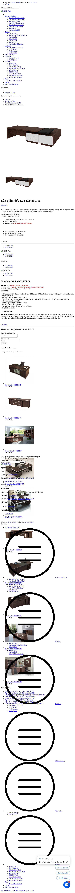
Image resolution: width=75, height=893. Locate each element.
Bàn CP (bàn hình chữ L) (16, 25)
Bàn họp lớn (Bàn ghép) (16, 44)
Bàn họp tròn (13, 37)
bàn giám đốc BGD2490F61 (13, 517)
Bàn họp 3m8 (13, 42)
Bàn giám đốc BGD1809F (13, 385)
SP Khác (7, 61)
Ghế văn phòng (9, 54)
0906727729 (8, 275)
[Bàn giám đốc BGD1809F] (19, 383)
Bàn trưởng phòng (14, 21)
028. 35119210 (12, 495)
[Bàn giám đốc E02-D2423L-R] (34, 165)
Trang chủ (15, 527)
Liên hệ (7, 4)
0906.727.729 (29, 499)
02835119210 (32, 2)
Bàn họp (7, 32)
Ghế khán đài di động (15, 77)
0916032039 (8, 274)
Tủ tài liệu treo (13, 51)
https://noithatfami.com (13, 484)
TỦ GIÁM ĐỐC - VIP (16, 47)
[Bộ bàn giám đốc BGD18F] (19, 449)
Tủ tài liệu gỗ (13, 49)
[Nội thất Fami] (6, 11)
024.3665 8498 (12, 475)
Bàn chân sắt (13, 28)
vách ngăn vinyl (13, 58)
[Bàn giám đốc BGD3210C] (19, 416)
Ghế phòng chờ (13, 70)
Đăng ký (22, 462)
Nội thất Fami (9, 514)
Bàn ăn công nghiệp (15, 67)
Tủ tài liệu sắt (13, 53)
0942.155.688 (20, 478)
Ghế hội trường (13, 65)
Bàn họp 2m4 (13, 39)
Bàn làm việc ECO (14, 30)
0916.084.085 (10, 499)
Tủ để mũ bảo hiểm (15, 74)
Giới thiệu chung (10, 506)
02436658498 (15, 2)
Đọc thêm (4, 324)
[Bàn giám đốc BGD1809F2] (19, 647)
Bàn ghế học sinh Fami (16, 75)
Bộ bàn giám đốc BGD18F (13, 451)
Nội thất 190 (30, 890)
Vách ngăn (8, 56)
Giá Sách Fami (13, 72)
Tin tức (7, 79)
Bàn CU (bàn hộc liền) (16, 26)
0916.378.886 (9, 248)
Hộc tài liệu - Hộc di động (17, 68)
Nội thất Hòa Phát (6, 890)
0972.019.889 (9, 254)
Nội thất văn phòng (19, 890)
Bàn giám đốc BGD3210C (13, 418)
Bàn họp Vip (13, 33)
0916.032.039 (19, 499)
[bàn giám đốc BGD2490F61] (19, 515)
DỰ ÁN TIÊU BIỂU (15, 81)
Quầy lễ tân (12, 63)
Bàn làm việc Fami (10, 16)
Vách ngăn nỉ (13, 60)
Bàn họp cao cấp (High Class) (18, 35)
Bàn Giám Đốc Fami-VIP (17, 18)
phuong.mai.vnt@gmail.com (13, 481)
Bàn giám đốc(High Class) (17, 19)
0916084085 (8, 265)
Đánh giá (4, 343)
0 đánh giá (4, 205)
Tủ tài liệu (8, 46)
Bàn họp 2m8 (13, 40)
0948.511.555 (9, 246)
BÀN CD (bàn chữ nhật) (16, 23)
